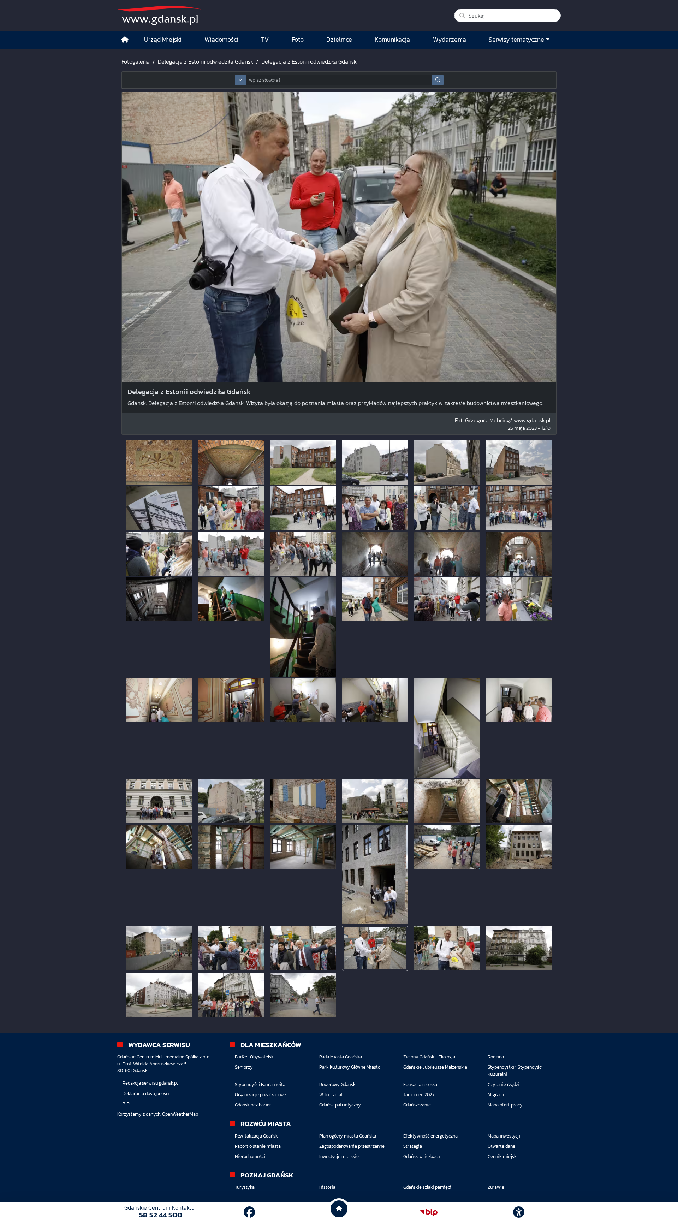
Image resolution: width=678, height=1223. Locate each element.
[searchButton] (438, 80)
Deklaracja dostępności (146, 1093)
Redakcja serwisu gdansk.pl (150, 1083)
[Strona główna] (125, 40)
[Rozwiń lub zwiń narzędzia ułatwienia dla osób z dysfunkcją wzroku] (518, 1212)
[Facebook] (249, 1212)
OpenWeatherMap (180, 1114)
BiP (126, 1103)
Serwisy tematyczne (516, 39)
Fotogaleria (135, 61)
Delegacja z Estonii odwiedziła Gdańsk (205, 61)
